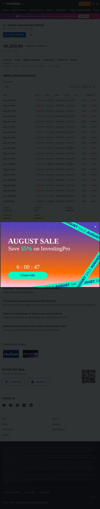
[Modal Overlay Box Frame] (50, 254)
